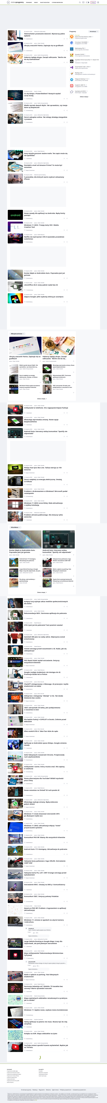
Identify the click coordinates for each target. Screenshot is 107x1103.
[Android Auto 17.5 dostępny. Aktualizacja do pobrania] (13, 562)
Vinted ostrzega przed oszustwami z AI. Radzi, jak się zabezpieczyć (45, 650)
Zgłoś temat (55, 1090)
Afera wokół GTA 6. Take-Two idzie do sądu (41, 731)
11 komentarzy (29, 290)
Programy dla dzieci (11, 1079)
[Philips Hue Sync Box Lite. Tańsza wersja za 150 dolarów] (15, 469)
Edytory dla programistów (81, 68)
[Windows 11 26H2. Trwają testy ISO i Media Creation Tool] (15, 227)
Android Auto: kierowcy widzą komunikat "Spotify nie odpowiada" (45, 432)
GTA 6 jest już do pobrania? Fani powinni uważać (43, 625)
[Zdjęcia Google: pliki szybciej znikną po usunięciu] (15, 298)
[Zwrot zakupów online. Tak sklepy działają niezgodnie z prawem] (15, 119)
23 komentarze (29, 901)
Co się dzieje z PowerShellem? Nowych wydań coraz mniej (42, 94)
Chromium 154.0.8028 (81, 42)
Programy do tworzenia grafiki (13, 1080)
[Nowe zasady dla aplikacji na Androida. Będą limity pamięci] (15, 215)
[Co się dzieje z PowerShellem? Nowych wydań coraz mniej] (15, 95)
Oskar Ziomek (37, 906)
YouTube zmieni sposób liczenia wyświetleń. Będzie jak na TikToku (46, 1046)
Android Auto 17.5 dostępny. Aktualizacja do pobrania (27, 559)
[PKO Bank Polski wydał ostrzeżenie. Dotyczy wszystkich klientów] (13, 389)
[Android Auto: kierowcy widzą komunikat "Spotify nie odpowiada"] (15, 433)
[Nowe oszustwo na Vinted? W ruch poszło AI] (15, 792)
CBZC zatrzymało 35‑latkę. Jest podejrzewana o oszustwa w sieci (42, 708)
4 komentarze (29, 436)
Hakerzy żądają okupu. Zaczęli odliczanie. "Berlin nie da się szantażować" (45, 58)
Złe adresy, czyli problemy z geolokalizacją (27, 580)
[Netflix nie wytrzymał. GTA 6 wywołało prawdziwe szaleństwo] (15, 238)
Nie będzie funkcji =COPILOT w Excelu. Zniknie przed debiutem (45, 720)
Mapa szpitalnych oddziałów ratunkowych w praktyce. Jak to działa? (46, 999)
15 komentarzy (29, 1015)
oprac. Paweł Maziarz (39, 151)
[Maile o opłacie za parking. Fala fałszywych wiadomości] (47, 572)
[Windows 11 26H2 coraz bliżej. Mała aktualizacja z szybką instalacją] (15, 505)
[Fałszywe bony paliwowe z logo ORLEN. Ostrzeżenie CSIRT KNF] (47, 562)
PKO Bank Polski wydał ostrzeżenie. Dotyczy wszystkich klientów (29, 386)
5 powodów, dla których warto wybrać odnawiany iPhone (44, 178)
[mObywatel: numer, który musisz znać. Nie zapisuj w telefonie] (15, 768)
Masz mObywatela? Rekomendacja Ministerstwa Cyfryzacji (43, 954)
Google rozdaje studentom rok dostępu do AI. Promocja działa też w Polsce (42, 673)
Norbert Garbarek (38, 1019)
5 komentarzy (29, 98)
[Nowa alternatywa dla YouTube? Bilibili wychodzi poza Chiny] (15, 780)
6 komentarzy (29, 302)
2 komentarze (29, 39)
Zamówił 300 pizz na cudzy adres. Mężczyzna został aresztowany (44, 638)
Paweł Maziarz (37, 623)
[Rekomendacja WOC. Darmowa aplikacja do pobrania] (47, 379)
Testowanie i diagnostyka (81, 62)
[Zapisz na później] (64, 38)
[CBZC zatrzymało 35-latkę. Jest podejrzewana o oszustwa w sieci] (47, 389)
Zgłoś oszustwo (44, 2)
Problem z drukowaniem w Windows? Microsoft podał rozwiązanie (45, 492)
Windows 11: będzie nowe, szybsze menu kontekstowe (46, 1010)
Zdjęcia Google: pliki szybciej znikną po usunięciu (43, 297)
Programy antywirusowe (81, 38)
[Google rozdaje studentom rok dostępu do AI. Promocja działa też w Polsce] (15, 674)
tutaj (36, 1100)
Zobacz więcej (41, 399)
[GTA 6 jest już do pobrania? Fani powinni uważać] (15, 627)
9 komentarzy (29, 218)
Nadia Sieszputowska (39, 996)
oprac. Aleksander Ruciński (26, 572)
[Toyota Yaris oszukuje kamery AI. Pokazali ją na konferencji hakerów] (47, 582)
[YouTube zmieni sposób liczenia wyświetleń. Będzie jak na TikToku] (15, 1047)
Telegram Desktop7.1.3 (81, 79)
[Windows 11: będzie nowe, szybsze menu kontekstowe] (15, 1012)
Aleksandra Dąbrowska (39, 31)
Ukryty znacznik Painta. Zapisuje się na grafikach (43, 45)
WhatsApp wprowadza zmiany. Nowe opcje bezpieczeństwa (63, 366)
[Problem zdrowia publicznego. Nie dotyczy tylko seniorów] (15, 516)
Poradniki (41, 1071)
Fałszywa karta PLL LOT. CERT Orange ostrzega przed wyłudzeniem (45, 874)
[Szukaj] (80, 2)
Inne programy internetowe (82, 49)
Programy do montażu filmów (13, 1075)
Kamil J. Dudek (37, 91)
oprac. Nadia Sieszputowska (41, 55)
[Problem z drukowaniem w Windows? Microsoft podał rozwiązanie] (15, 493)
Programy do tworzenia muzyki (13, 1072)
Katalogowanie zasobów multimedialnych (85, 74)
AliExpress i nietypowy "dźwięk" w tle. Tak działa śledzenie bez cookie (43, 697)
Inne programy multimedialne (82, 56)
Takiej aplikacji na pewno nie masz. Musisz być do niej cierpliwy (45, 1023)
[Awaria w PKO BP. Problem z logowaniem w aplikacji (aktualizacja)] (15, 910)
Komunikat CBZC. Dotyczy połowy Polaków (41, 896)
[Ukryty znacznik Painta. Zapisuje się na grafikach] (15, 47)
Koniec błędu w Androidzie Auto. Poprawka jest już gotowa (44, 274)
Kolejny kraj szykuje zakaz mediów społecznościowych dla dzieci (46, 602)
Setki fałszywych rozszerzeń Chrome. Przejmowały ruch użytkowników (44, 756)
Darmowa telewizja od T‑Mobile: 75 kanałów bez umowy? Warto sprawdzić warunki (43, 987)
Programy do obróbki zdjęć (12, 1071)
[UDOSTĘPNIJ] (67, 38)
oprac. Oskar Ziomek (39, 43)
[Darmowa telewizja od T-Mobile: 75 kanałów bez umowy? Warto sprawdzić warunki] (15, 988)
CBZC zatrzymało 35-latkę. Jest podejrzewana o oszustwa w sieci (62, 386)
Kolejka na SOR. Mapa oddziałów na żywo (40, 1033)
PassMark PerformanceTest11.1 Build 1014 (87, 60)
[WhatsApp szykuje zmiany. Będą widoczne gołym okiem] (15, 804)
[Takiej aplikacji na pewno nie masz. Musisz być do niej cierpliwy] (15, 1023)
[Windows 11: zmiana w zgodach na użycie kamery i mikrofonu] (15, 922)
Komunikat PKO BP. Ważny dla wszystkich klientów (44, 837)
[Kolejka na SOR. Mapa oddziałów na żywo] (15, 1035)
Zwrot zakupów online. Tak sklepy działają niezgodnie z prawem (45, 118)
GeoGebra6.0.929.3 (80, 91)
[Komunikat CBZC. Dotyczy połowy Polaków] (15, 898)
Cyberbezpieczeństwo (43, 1074)
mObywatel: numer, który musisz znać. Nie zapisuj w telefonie (44, 767)
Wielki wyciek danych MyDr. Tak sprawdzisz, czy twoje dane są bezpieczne (45, 106)
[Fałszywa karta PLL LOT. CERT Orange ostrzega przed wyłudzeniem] (15, 874)
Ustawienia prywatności (79, 1090)
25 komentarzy (29, 496)
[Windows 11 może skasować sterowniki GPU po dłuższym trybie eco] (15, 815)
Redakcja (35, 1090)
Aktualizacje (93, 31)
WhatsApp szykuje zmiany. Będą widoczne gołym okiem (41, 803)
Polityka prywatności (65, 1090)
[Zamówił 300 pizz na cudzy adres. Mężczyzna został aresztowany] (15, 638)
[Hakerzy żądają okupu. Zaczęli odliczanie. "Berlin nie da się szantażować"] (15, 59)
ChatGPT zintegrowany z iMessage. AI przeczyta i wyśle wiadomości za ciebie (46, 685)
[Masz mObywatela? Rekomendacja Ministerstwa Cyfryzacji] (15, 955)
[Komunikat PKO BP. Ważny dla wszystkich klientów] (15, 839)
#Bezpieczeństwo (16, 334)
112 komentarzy (30, 958)
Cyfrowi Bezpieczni (57, 2)
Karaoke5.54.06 (79, 54)
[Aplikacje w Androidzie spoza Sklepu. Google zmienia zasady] (15, 745)
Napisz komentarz (30, 170)
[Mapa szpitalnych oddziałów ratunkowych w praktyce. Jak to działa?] (15, 1000)
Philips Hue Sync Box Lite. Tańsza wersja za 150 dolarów (43, 468)
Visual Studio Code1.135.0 (82, 66)
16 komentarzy (29, 771)
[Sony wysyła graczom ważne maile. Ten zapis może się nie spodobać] (15, 155)
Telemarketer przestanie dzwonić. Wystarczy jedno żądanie (44, 35)
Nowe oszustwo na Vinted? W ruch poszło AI (41, 790)
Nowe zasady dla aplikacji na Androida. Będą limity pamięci (44, 214)
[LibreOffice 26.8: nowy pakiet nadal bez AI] (15, 286)
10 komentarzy (29, 110)
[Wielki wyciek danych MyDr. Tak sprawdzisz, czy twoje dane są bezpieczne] (15, 107)
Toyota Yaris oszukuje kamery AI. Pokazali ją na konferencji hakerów (63, 580)
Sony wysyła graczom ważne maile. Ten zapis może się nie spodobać (45, 154)
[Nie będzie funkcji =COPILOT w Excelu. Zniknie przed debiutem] (15, 721)
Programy (29, 2)
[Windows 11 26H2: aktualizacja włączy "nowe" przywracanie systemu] (15, 827)
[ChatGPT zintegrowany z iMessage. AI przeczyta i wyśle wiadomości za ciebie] (15, 686)
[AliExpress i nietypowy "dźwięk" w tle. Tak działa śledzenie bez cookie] (15, 697)
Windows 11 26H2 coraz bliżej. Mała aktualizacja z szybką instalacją (43, 504)
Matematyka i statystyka (81, 92)
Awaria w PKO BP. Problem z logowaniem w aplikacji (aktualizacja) (45, 909)
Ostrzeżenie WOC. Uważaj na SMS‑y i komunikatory (44, 884)
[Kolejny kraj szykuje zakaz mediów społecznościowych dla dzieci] (15, 603)
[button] (98, 2)
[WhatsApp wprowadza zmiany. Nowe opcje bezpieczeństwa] (47, 368)
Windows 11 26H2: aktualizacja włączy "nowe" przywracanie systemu (42, 826)
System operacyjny (42, 1075)
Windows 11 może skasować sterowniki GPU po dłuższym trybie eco (42, 815)
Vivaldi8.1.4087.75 (80, 85)
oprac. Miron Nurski (39, 682)
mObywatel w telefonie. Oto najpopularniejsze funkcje (46, 408)
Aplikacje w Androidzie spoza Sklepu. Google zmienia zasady (45, 744)
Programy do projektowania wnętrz (14, 1074)
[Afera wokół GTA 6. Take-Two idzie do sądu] (15, 733)
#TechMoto (14, 527)
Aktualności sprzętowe (43, 1072)
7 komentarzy (29, 653)
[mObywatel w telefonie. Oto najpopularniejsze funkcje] (15, 409)
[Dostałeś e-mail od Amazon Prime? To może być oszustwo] (15, 167)
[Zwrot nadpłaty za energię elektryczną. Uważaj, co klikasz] (13, 379)
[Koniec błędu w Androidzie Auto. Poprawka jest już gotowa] (15, 275)
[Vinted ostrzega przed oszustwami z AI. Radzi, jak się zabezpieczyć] (15, 650)
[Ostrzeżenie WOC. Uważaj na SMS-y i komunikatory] (15, 886)
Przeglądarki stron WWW (81, 43)
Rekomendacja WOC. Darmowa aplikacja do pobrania (62, 376)
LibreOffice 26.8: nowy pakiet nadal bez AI (41, 285)
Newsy (36, 2)
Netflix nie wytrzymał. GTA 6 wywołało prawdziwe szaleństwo (44, 238)
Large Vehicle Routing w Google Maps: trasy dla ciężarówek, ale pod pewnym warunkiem (29, 570)
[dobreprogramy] (18, 2)
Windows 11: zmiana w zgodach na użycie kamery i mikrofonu (44, 921)
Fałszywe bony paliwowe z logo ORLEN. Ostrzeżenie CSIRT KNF (62, 559)
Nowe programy (10, 1082)
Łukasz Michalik (23, 583)
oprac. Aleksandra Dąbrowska (41, 115)
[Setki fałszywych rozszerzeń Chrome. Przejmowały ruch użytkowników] (15, 756)
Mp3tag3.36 (78, 73)
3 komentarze (29, 122)
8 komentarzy (29, 242)
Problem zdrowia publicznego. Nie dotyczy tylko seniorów (43, 516)
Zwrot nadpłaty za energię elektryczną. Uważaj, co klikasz (28, 376)
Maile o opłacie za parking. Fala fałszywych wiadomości (62, 570)
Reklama (48, 1090)
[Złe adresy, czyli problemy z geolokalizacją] (13, 582)
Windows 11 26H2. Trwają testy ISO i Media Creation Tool (41, 226)
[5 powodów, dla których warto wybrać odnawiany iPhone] (15, 179)
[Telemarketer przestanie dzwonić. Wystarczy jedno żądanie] (15, 35)
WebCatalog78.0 (79, 48)
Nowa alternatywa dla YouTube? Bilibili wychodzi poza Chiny (44, 779)
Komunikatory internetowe (81, 80)
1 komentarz (29, 62)
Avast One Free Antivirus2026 (83, 36)
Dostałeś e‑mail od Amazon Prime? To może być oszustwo (43, 166)
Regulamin (42, 1090)
